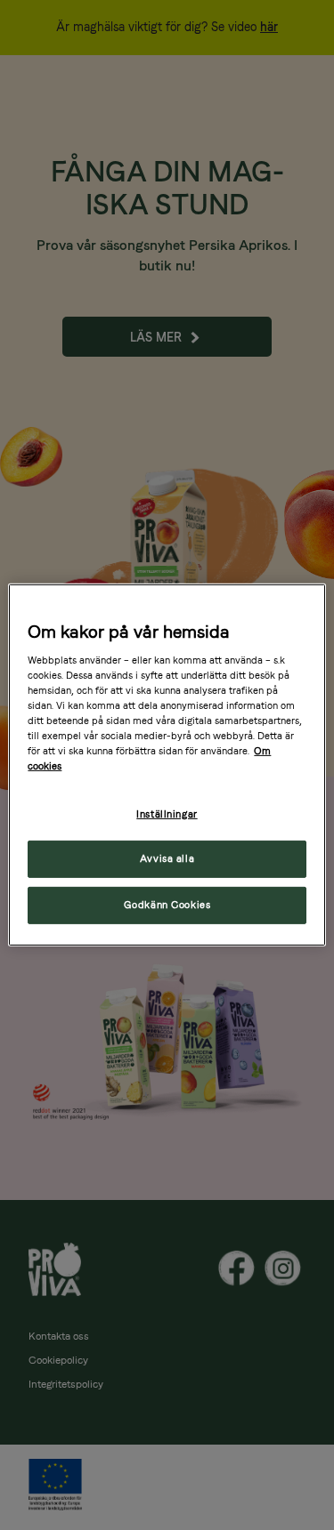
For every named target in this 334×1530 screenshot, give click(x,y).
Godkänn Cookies (167, 904)
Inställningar (166, 813)
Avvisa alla (167, 858)
